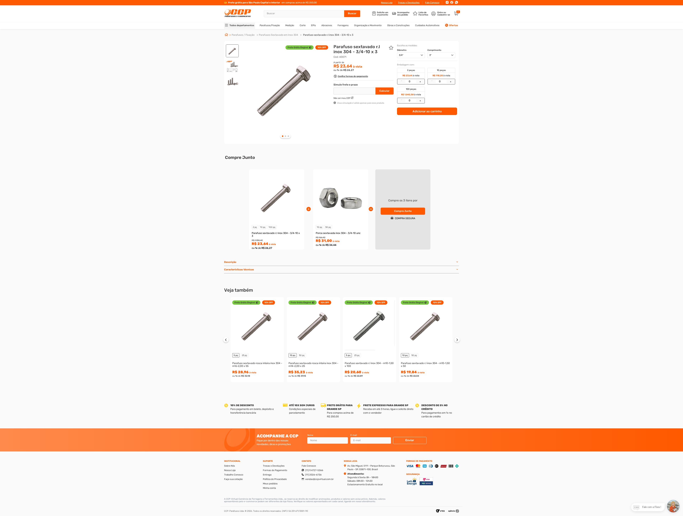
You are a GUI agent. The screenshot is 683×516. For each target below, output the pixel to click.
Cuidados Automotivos (427, 25)
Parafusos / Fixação (243, 34)
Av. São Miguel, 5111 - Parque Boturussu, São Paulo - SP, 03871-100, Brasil (371, 467)
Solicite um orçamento (382, 13)
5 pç (236, 355)
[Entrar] (441, 13)
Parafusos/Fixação (270, 25)
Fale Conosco (432, 2)
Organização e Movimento (368, 25)
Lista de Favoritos (423, 13)
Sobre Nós (229, 465)
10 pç (263, 227)
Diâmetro (401, 50)
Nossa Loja (386, 2)
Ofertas (453, 25)
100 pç (272, 227)
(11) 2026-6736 (313, 474)
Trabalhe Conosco (233, 474)
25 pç (244, 355)
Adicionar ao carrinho (427, 111)
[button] (350, 76)
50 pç (328, 227)
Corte (303, 25)
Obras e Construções (398, 25)
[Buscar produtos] (352, 13)
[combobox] (312, 13)
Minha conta (269, 488)
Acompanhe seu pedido (403, 13)
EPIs (313, 25)
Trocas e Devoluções (409, 2)
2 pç (255, 227)
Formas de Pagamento (275, 470)
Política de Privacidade (275, 479)
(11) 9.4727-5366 (314, 470)
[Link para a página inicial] (226, 35)
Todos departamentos (241, 25)
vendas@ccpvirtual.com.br (319, 479)
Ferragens (343, 25)
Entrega (267, 474)
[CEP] (354, 90)
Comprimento (434, 50)
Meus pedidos (270, 483)
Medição (289, 25)
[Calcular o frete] (384, 91)
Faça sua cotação (233, 479)
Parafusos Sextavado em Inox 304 (278, 34)
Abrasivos (326, 25)
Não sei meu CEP (341, 98)
